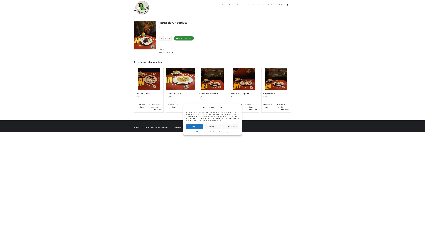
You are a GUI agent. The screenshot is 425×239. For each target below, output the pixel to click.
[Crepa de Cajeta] (180, 79)
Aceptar (194, 126)
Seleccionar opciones (142, 105)
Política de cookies (201, 132)
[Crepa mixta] (276, 79)
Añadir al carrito (183, 38)
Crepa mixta (269, 94)
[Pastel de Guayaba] (244, 79)
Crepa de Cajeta (175, 94)
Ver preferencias (231, 126)
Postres (170, 52)
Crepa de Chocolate (208, 94)
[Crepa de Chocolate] (212, 79)
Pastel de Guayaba (240, 94)
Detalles (159, 109)
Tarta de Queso (143, 94)
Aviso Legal (225, 132)
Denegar (212, 126)
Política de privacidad (214, 132)
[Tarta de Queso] (148, 79)
